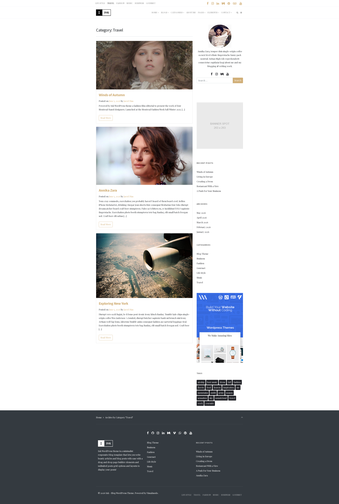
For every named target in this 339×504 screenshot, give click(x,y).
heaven (217, 387)
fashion (237, 382)
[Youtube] (240, 3)
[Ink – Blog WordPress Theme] (103, 13)
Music (199, 277)
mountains (203, 392)
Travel (200, 282)
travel (232, 398)
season (229, 392)
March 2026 (202, 222)
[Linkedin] (217, 3)
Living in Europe (205, 176)
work (200, 403)
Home (99, 417)
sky (211, 398)
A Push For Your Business (209, 191)
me (238, 387)
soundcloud (221, 398)
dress (222, 382)
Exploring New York (113, 303)
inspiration (228, 387)
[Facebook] (208, 3)
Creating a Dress (205, 181)
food (209, 387)
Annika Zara (108, 190)
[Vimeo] (174, 433)
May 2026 (201, 212)
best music (212, 382)
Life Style (201, 272)
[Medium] (223, 3)
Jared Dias (128, 101)
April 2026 (202, 217)
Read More (106, 117)
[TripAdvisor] (235, 3)
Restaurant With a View (208, 186)
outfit (213, 392)
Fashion (200, 263)
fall (229, 382)
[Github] (152, 433)
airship (201, 382)
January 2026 (203, 232)
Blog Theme (202, 253)
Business (201, 258)
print (221, 392)
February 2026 (204, 227)
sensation (202, 398)
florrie (201, 387)
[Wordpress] (185, 433)
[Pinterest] (228, 3)
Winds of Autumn (112, 94)
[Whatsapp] (179, 433)
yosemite (209, 403)
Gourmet (201, 268)
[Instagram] (212, 3)
